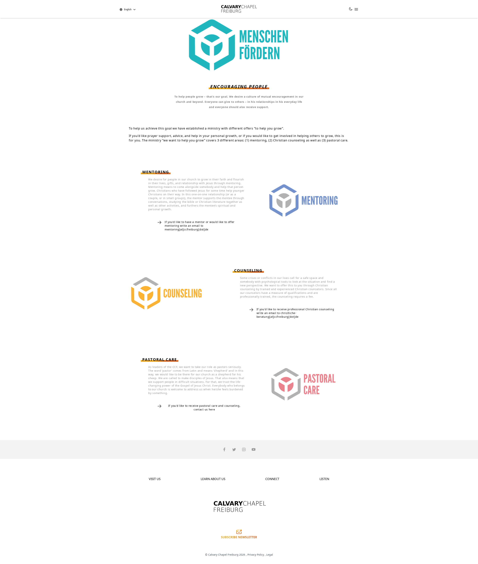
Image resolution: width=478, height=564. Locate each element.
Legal (269, 554)
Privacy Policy (255, 554)
